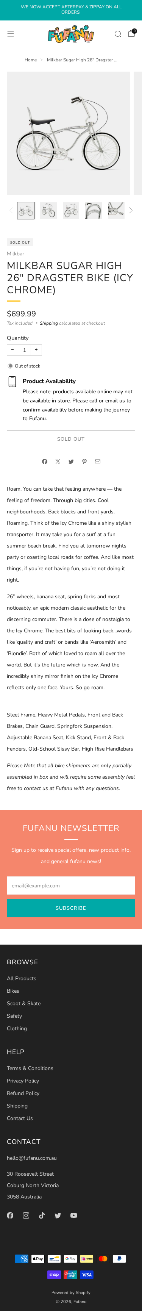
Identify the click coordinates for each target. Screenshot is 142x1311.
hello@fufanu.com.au (32, 1158)
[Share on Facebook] (44, 461)
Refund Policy (23, 1093)
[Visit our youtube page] (73, 1215)
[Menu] (10, 34)
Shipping (49, 323)
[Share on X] (58, 461)
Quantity (18, 338)
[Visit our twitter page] (58, 1215)
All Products (21, 978)
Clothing (17, 1028)
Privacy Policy (23, 1080)
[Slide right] (129, 211)
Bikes (13, 991)
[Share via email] (97, 461)
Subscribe (71, 908)
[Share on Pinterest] (84, 461)
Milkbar (15, 253)
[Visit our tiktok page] (42, 1215)
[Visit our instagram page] (26, 1215)
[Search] (118, 34)
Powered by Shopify (71, 1292)
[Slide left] (12, 211)
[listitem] (71, 10)
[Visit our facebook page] (10, 1215)
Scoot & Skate (24, 1003)
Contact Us (20, 1118)
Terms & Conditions (30, 1068)
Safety (14, 1016)
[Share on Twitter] (71, 461)
